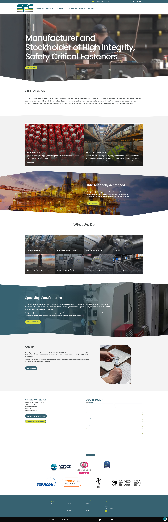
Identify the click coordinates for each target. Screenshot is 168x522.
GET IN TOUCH (93, 203)
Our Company (72, 8)
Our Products (61, 8)
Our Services (39, 8)
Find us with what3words (36, 416)
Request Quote (90, 455)
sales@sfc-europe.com (102, 1)
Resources (82, 8)
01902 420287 (137, 1)
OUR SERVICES (31, 68)
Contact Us (90, 8)
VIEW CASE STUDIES (33, 322)
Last (115, 407)
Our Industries (50, 8)
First (86, 407)
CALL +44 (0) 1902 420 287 (35, 421)
